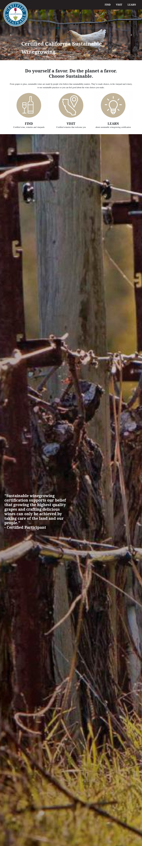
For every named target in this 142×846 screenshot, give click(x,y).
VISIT (119, 4)
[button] (10, 35)
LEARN (132, 4)
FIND (108, 4)
